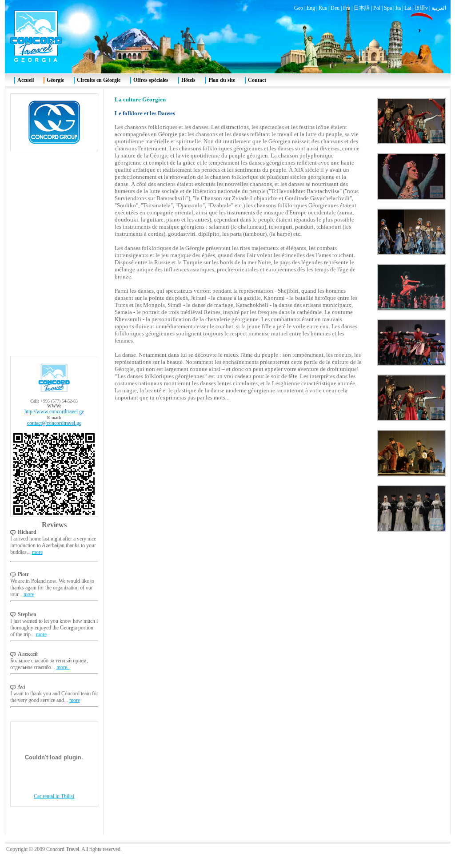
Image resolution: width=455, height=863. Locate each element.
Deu (335, 8)
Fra (346, 8)
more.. (63, 667)
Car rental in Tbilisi (54, 796)
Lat (407, 8)
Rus (323, 8)
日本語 (362, 8)
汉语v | (423, 8)
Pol (376, 8)
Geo (298, 8)
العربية (438, 8)
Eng (311, 8)
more (37, 552)
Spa (388, 8)
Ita (398, 8)
